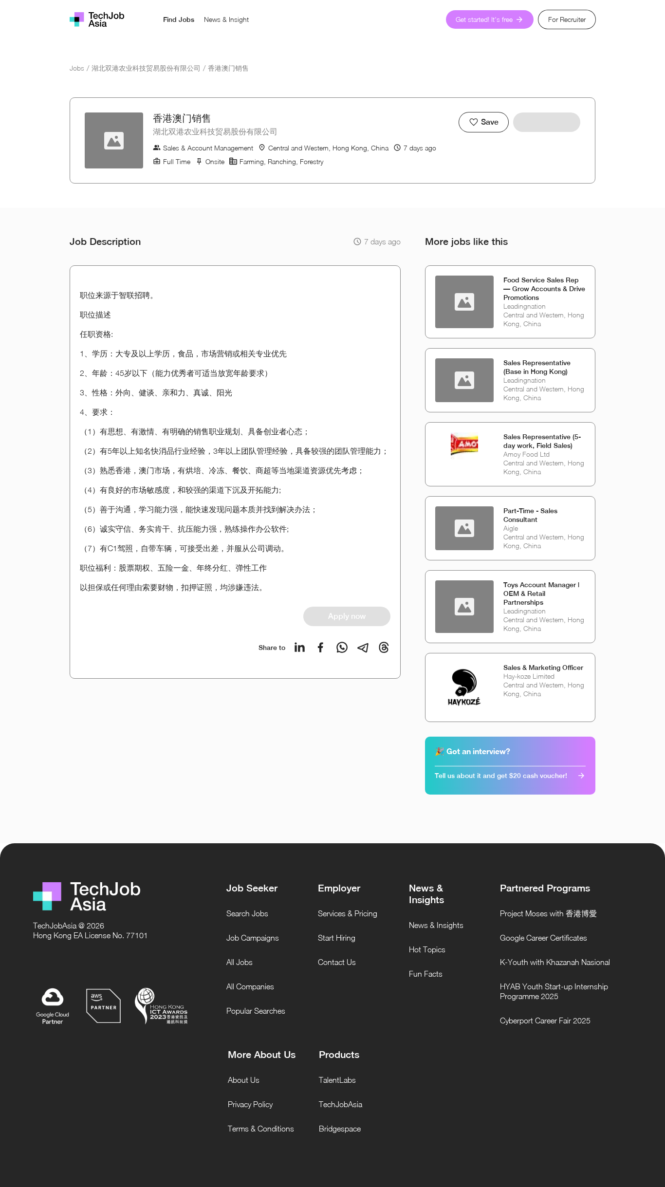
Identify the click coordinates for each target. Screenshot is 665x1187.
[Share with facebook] (320, 647)
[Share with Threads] (383, 647)
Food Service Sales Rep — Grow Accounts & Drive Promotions (544, 288)
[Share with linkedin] (299, 647)
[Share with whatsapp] (342, 647)
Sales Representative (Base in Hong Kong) (537, 367)
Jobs (77, 68)
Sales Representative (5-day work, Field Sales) (542, 441)
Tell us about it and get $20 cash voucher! (501, 775)
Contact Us (337, 962)
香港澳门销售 (228, 68)
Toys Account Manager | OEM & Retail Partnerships (541, 593)
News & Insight (226, 19)
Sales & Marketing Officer (543, 667)
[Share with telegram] (362, 647)
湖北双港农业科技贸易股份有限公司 (146, 68)
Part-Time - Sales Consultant (530, 515)
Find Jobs (178, 19)
